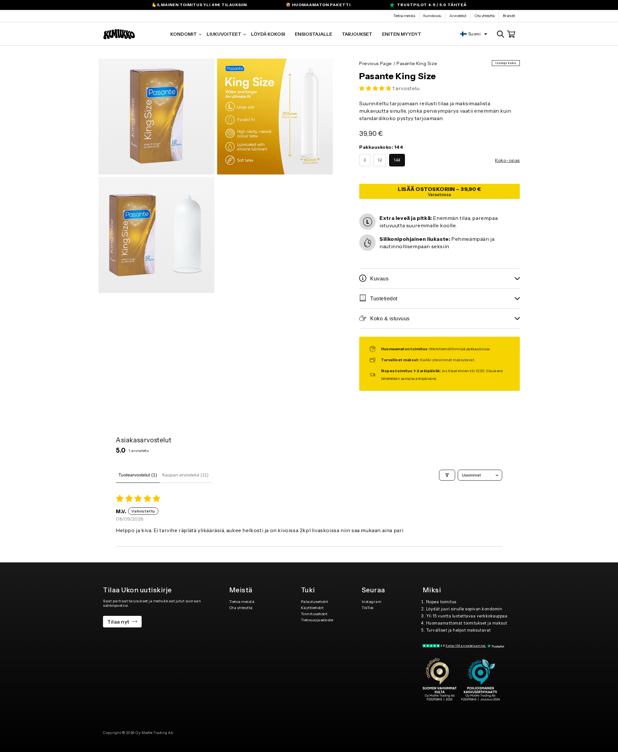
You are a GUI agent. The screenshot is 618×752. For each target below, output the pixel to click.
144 (397, 160)
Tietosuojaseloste (317, 619)
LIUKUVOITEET (224, 34)
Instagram (372, 601)
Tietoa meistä (404, 15)
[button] (183, 34)
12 (382, 161)
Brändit (509, 15)
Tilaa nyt (118, 621)
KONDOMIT (183, 34)
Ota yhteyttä (484, 15)
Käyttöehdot (312, 607)
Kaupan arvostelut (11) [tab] (185, 474)
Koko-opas (507, 160)
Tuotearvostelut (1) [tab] (137, 474)
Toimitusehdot (314, 613)
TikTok (368, 607)
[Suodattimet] (447, 475)
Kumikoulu (432, 15)
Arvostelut (457, 15)
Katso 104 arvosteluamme (465, 645)
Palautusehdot (314, 601)
